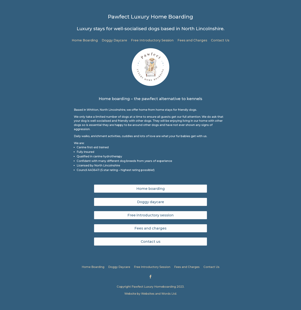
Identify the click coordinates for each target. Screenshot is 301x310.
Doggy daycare (150, 202)
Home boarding (150, 189)
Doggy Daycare (114, 40)
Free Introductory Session (152, 40)
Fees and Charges (192, 40)
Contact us (150, 241)
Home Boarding (85, 40)
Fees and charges (150, 228)
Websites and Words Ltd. (159, 293)
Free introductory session (151, 215)
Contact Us (220, 40)
